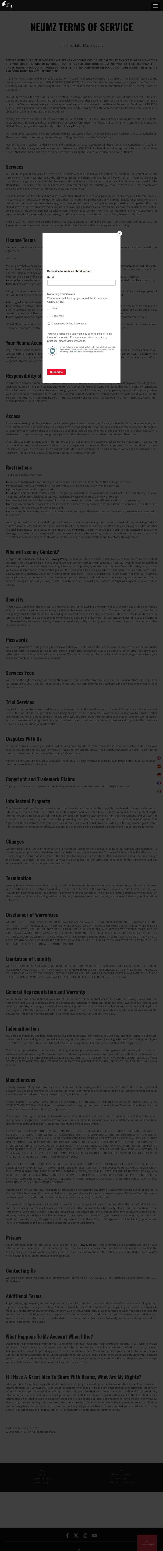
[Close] (119, 233)
